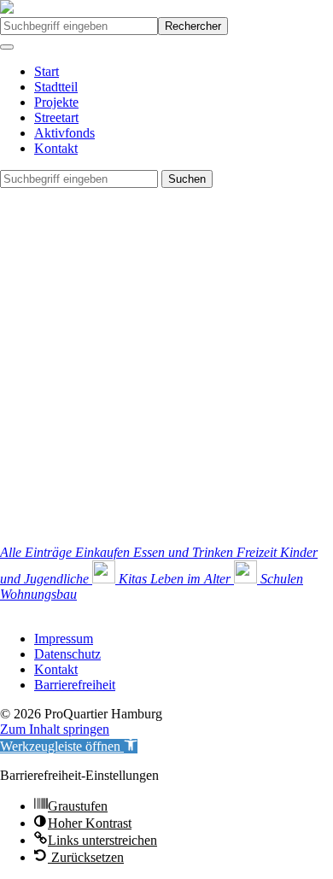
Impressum (63, 638)
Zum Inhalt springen (54, 729)
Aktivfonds (64, 133)
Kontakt (56, 148)
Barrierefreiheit (74, 684)
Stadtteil (56, 86)
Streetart (56, 117)
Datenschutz (67, 654)
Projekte (56, 102)
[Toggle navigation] (7, 47)
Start (46, 71)
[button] (68, 746)
